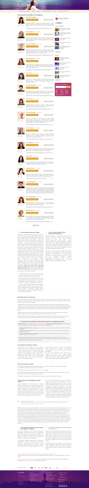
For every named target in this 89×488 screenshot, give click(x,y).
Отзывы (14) (21, 81)
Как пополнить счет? (66, 467)
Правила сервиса (49, 474)
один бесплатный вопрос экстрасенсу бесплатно (36, 323)
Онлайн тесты (38, 11)
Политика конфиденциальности (51, 475)
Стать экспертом (32, 478)
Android (51, 486)
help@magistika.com (63, 479)
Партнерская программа (34, 479)
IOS (47, 486)
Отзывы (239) (21, 52)
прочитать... (50, 28)
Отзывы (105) (21, 67)
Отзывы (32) (21, 164)
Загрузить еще (36, 225)
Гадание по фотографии (34, 475)
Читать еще (58, 51)
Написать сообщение (49, 19)
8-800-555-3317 (62, 474)
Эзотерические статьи (47, 11)
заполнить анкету (39, 370)
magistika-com (62, 481)
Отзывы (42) (21, 205)
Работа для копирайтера (50, 478)
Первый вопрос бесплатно (34, 474)
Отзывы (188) (21, 107)
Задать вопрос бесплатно (63, 11)
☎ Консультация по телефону (24, 11)
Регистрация (60, 4)
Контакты (54, 11)
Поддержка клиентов (33, 480)
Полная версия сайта (49, 479)
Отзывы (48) (21, 151)
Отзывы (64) (21, 136)
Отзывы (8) (21, 40)
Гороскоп (33, 11)
